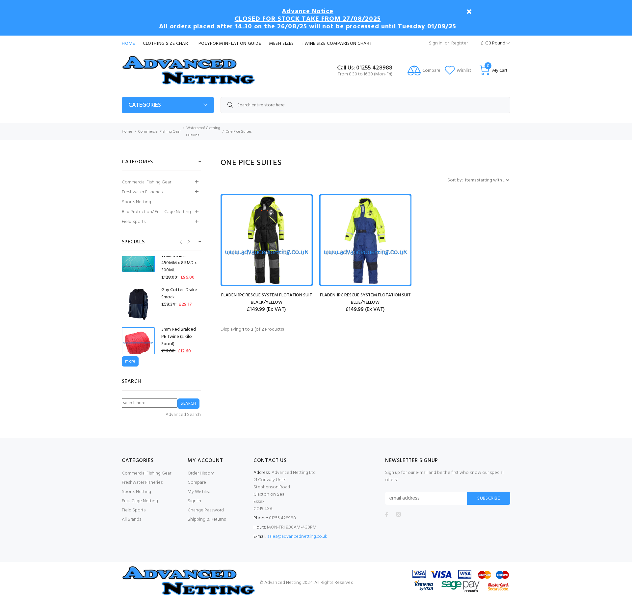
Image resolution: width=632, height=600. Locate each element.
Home (128, 43)
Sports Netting (136, 202)
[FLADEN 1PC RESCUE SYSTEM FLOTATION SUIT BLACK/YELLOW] (267, 240)
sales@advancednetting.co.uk (297, 536)
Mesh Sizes (281, 43)
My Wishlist (199, 492)
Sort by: (455, 180)
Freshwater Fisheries (142, 192)
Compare (197, 482)
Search (131, 381)
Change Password (206, 510)
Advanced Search (183, 415)
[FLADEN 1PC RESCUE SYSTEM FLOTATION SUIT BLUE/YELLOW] (365, 240)
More (130, 361)
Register (459, 43)
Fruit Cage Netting (140, 501)
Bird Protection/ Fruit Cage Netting (156, 212)
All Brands (131, 519)
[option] (161, 259)
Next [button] (188, 241)
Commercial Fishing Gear (159, 131)
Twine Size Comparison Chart (337, 43)
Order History (201, 473)
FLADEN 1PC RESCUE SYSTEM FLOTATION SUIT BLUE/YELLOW (365, 298)
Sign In (435, 43)
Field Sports (133, 222)
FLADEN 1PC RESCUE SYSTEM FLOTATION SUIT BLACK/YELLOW (266, 298)
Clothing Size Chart (167, 43)
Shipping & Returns (207, 519)
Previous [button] (180, 241)
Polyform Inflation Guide (229, 43)
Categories (144, 105)
